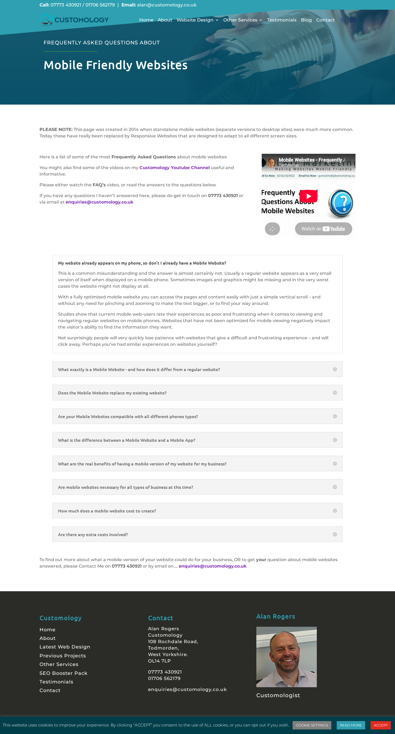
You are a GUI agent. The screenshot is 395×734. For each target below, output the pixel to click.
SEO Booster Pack (64, 673)
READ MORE (351, 725)
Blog (306, 20)
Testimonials (282, 20)
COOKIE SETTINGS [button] (312, 725)
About (165, 20)
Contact (325, 20)
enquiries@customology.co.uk (99, 202)
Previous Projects (63, 656)
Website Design (195, 20)
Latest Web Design (65, 647)
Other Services (240, 20)
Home (146, 20)
